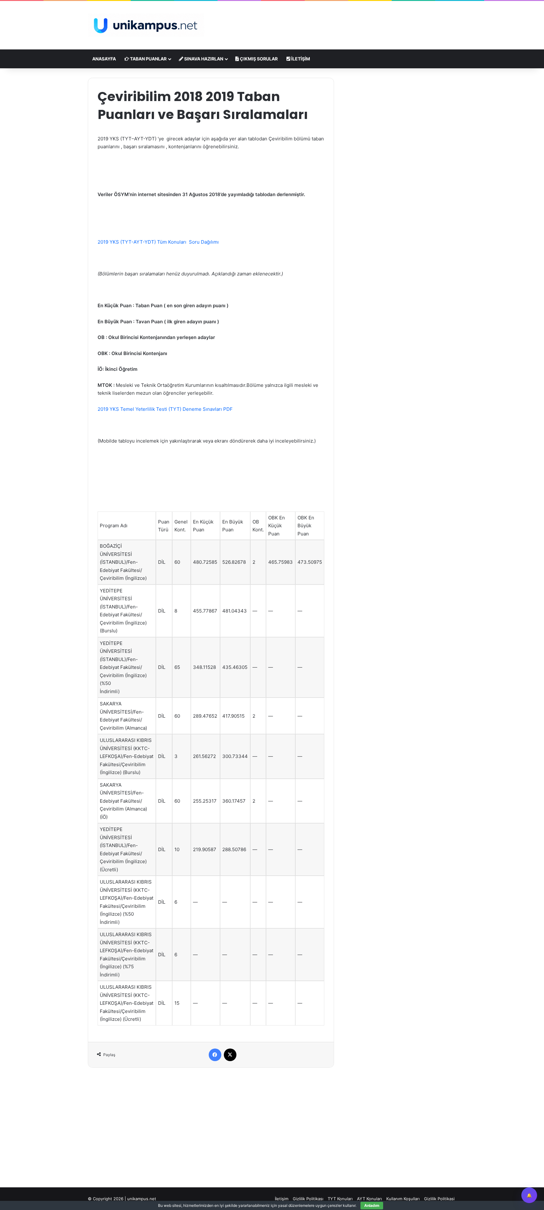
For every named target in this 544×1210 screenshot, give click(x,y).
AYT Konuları (369, 1198)
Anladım (371, 1205)
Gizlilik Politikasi (439, 1198)
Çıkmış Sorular (258, 58)
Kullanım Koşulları (403, 1198)
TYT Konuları (340, 1198)
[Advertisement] (335, 21)
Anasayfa (104, 58)
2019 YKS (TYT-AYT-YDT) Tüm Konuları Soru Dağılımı (158, 242)
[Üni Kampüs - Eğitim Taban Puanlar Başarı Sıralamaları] (146, 25)
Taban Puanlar (148, 58)
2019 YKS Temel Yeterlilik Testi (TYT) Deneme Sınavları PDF (165, 409)
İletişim (300, 58)
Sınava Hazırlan (203, 58)
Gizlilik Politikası (308, 1198)
